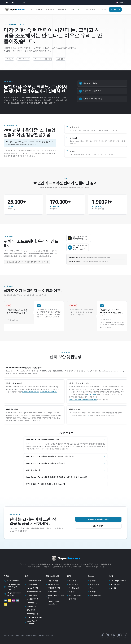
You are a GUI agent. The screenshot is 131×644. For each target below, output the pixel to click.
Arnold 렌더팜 (31, 603)
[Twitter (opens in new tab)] (13, 2)
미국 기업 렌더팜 (53, 588)
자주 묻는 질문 (94, 595)
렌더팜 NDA (72, 584)
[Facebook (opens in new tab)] (7, 2)
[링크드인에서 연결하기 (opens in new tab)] (119, 635)
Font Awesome (40, 635)
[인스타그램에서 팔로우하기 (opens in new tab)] (125, 635)
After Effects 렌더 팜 (33, 617)
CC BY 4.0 (49, 635)
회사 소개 (71, 580)
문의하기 (92, 591)
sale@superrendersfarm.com (14, 594)
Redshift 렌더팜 (31, 599)
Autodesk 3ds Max (33, 580)
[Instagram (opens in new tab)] (18, 2)
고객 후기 (71, 599)
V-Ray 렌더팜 (30, 606)
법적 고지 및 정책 (74, 595)
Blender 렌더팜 (31, 588)
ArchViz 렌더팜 (52, 584)
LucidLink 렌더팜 (53, 591)
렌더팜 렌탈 (50, 9)
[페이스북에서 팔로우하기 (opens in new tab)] (108, 635)
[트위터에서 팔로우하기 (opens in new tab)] (102, 635)
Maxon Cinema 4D (33, 591)
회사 (79, 9)
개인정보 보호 (73, 588)
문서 (90, 588)
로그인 (104, 9)
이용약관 (71, 591)
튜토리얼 (92, 580)
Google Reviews (117, 580)
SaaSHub (114, 584)
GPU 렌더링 (30, 610)
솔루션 (38, 9)
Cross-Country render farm (52, 602)
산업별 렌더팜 (52, 580)
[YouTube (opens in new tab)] (24, 2)
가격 (71, 9)
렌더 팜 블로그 (91, 9)
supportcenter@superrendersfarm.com (83, 400)
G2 (112, 588)
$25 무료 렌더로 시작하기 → (98, 519)
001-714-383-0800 (13, 580)
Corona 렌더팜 (31, 595)
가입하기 (116, 9)
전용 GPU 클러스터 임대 (55, 596)
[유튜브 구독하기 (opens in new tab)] (113, 635)
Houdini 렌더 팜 (31, 614)
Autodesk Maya (31, 584)
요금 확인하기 (98, 526)
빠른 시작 (61, 9)
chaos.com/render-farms (48, 392)
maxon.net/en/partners (30, 392)
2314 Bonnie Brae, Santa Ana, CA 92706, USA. (13, 586)
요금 (87, 415)
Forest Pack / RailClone (31, 622)
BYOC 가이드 (91, 394)
